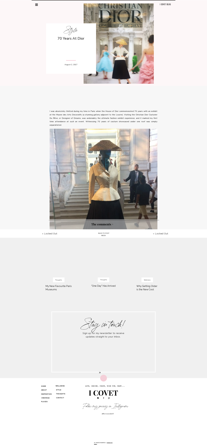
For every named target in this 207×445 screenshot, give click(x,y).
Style (71, 30)
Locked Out (161, 233)
